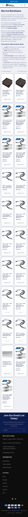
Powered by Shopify (15, 510)
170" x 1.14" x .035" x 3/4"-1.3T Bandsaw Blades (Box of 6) (20, 305)
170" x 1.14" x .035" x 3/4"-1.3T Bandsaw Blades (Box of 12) (20, 216)
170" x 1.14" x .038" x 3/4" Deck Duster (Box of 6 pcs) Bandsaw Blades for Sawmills (7, 397)
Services (5, 483)
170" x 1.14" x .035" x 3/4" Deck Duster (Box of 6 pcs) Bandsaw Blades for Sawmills (20, 364)
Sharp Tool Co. (8, 510)
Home (4, 476)
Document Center (7, 467)
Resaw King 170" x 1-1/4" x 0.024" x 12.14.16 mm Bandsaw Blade (20, 92)
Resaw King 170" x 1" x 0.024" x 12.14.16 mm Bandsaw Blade (7, 92)
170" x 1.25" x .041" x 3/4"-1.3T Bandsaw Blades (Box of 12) (7, 245)
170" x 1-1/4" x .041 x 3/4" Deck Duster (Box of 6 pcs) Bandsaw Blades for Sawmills (7, 122)
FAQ (4, 492)
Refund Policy (6, 461)
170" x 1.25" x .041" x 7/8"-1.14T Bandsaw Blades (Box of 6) (20, 275)
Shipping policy (19, 512)
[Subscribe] (23, 430)
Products (5, 479)
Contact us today (12, 28)
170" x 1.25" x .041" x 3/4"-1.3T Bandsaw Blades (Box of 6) (7, 305)
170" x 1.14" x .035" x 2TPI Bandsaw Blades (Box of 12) (7, 215)
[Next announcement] (25, 1)
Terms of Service (7, 464)
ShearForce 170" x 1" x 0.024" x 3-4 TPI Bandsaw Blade (7, 363)
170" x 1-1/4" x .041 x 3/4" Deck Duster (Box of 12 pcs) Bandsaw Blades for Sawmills (20, 122)
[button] (2, 5)
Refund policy (24, 510)
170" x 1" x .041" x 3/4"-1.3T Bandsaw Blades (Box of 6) (20, 334)
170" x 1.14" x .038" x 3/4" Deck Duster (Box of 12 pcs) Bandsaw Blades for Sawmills (7, 155)
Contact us (5, 486)
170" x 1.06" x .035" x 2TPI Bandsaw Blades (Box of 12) (20, 186)
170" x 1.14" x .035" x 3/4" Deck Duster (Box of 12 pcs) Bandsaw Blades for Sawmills (20, 155)
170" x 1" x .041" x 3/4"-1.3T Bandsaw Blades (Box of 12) (7, 186)
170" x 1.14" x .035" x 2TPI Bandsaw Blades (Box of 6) (7, 334)
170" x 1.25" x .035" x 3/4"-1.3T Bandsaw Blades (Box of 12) (7, 275)
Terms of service (10, 512)
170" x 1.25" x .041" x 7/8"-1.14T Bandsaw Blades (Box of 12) (20, 245)
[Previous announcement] (2, 1)
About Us (5, 489)
